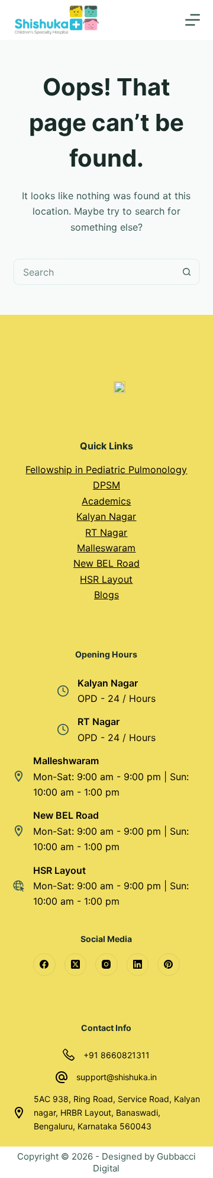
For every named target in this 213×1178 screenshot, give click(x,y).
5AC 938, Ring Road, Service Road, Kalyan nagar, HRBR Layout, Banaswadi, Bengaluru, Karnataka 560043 (117, 1112)
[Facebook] (44, 964)
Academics (106, 501)
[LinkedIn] (138, 964)
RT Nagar (106, 532)
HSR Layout (106, 579)
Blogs (106, 595)
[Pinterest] (168, 964)
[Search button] (187, 272)
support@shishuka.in (116, 1077)
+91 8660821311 (116, 1055)
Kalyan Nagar (106, 516)
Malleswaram (106, 548)
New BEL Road (106, 563)
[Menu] (192, 19)
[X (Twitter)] (75, 964)
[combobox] (94, 271)
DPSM (106, 485)
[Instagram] (106, 964)
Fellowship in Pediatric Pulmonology (106, 469)
